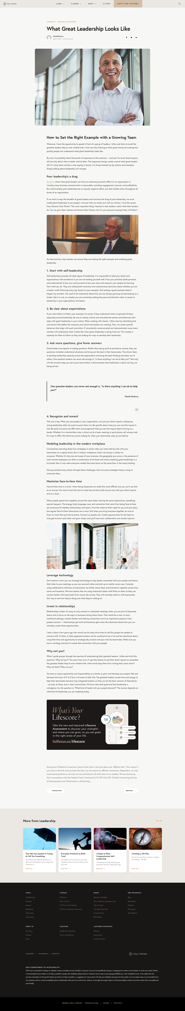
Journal (28, 905)
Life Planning (30, 897)
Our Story (29, 931)
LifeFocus (63, 897)
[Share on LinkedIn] (136, 37)
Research (51, 181)
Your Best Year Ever (101, 909)
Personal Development (67, 22)
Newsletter (132, 901)
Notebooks (29, 909)
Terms (106, 1003)
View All (159, 821)
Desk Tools (29, 913)
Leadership (51, 22)
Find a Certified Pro (67, 935)
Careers (28, 935)
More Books (98, 917)
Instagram (43, 953)
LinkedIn (55, 953)
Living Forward (99, 913)
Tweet (136, 409)
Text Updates (132, 913)
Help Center (98, 935)
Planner (75, 4)
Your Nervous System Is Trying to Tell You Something (39, 854)
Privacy (118, 1003)
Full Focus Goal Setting (68, 905)
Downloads (132, 909)
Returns (96, 931)
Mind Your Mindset (100, 897)
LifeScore (128, 4)
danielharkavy (58, 36)
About (91, 4)
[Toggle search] (179, 4)
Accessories (30, 917)
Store (107, 4)
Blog (129, 897)
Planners (29, 901)
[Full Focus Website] (138, 953)
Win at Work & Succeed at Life (105, 901)
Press (28, 939)
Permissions (92, 1003)
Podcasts (131, 905)
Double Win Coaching (67, 931)
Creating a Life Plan (140, 853)
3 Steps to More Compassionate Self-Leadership (105, 856)
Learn (59, 4)
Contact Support (100, 939)
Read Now (29, 869)
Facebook (30, 953)
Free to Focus (65, 901)
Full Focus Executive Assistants (71, 909)
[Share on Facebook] (126, 37)
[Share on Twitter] (131, 37)
